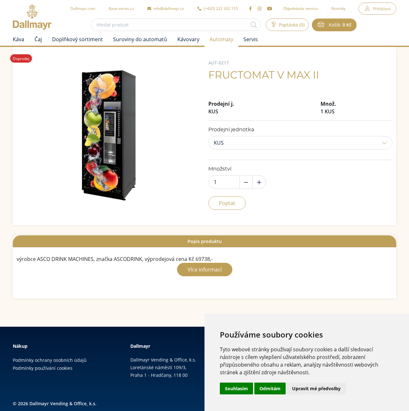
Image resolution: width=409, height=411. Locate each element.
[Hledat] (254, 25)
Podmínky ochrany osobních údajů (50, 360)
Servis (250, 39)
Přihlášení (381, 8)
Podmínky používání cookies (43, 368)
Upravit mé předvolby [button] (316, 388)
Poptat (227, 203)
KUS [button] (219, 142)
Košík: (339, 25)
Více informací (205, 269)
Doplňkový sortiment (77, 39)
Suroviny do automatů (140, 39)
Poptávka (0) (291, 25)
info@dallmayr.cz (168, 8)
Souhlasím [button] (236, 388)
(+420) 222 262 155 (220, 8)
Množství (219, 168)
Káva (18, 39)
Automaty (221, 39)
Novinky (338, 8)
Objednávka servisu (300, 8)
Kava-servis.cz (121, 8)
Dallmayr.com (82, 8)
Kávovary (188, 39)
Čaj (38, 39)
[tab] (204, 241)
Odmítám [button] (270, 388)
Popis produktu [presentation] (205, 241)
